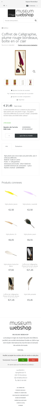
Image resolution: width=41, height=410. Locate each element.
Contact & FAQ (21, 403)
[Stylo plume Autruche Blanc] (11, 253)
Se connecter (20, 387)
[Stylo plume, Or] (11, 223)
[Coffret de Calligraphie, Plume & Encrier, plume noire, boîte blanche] (11, 283)
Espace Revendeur (32, 2)
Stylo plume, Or (11, 234)
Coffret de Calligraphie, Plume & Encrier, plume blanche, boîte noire (30, 266)
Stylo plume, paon (30, 234)
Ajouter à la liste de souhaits (21, 90)
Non (33, 360)
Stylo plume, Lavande (30, 204)
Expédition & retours (21, 400)
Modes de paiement (20, 397)
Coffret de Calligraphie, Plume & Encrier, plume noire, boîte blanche (11, 296)
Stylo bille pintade (30, 294)
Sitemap (20, 405)
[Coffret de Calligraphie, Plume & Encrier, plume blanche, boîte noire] (30, 253)
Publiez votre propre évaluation (27, 45)
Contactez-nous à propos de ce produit (21, 93)
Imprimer (21, 100)
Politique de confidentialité (20, 395)
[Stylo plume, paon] (30, 223)
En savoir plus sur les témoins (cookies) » (21, 365)
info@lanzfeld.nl (22, 378)
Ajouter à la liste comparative (21, 96)
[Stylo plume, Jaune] (11, 193)
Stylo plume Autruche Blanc (11, 265)
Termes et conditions (20, 392)
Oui (23, 360)
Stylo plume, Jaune (11, 204)
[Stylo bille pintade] (30, 283)
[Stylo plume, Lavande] (30, 193)
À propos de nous (20, 390)
